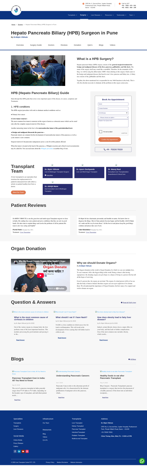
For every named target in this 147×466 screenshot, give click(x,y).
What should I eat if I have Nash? (71, 317)
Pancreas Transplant (78, 429)
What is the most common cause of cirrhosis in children (31, 318)
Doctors (51, 45)
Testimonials (120, 15)
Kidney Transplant (78, 426)
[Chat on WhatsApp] (142, 461)
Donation (77, 45)
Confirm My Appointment (110, 139)
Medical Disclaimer (62, 462)
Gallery (16, 446)
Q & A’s (45, 440)
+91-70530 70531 (106, 432)
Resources (108, 15)
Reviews (64, 45)
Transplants (71, 15)
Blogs (101, 45)
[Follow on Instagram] (27, 451)
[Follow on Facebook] (15, 451)
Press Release (18, 443)
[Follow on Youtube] (23, 451)
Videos (112, 45)
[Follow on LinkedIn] (19, 451)
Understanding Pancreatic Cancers (72, 376)
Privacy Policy (50, 462)
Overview (20, 45)
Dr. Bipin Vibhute (21, 323)
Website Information (76, 462)
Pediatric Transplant (78, 435)
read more (28, 340)
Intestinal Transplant (78, 432)
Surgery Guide (36, 45)
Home (13, 24)
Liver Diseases (95, 15)
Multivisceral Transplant (79, 438)
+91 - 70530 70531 (114, 149)
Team (131, 15)
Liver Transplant (77, 423)
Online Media (18, 440)
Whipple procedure (47, 148)
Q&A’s (90, 45)
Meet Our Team (18, 192)
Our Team (46, 423)
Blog (44, 434)
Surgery (83, 15)
